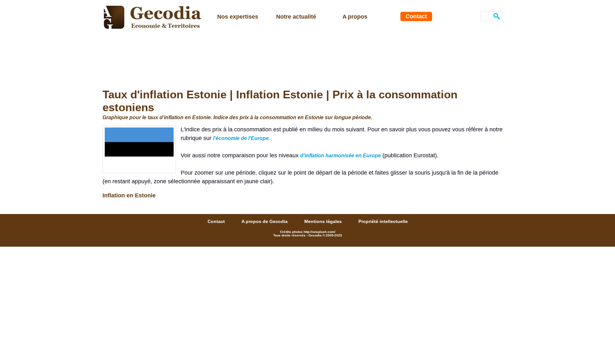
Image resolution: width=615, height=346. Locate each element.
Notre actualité (296, 16)
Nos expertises (237, 16)
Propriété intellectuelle (383, 221)
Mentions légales (323, 221)
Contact (416, 16)
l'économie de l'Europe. (241, 138)
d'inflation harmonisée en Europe (340, 155)
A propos (354, 16)
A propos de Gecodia (265, 221)
